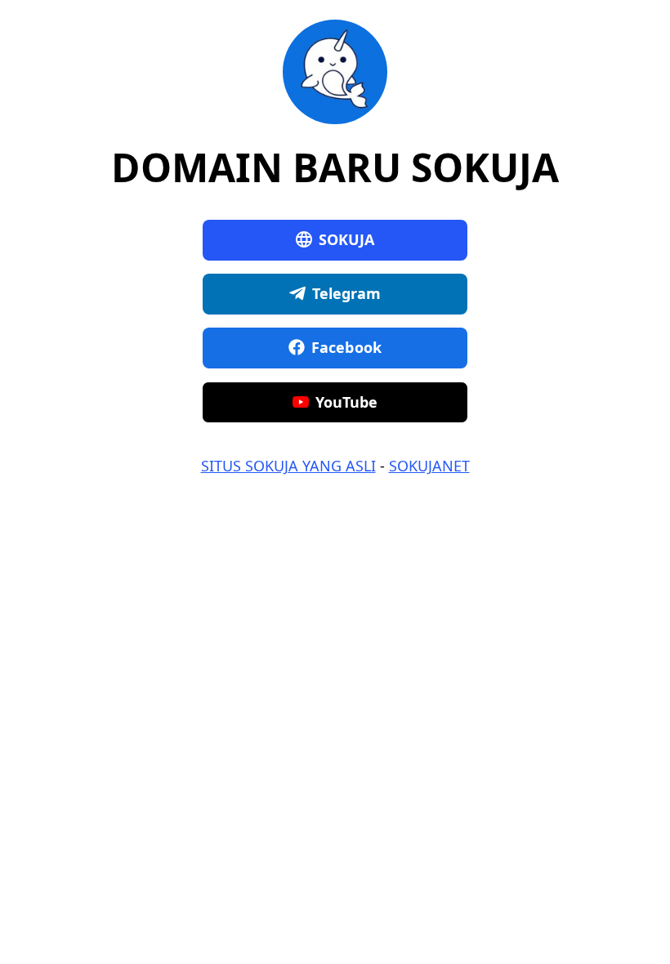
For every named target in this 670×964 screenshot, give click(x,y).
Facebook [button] (346, 347)
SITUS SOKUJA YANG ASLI (288, 465)
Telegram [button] (347, 293)
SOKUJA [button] (347, 239)
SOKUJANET (429, 465)
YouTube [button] (346, 402)
